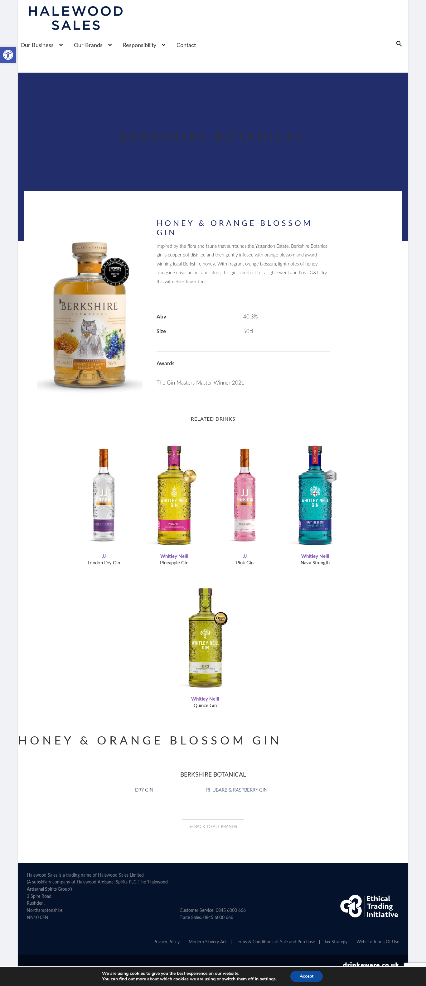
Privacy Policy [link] (166, 942)
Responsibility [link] (139, 45)
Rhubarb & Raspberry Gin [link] (236, 790)
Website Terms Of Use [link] (377, 942)
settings (268, 979)
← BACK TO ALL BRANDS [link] (213, 827)
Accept (306, 976)
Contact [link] (186, 45)
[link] (8, 55)
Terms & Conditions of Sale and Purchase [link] (275, 942)
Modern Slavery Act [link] (208, 942)
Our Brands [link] (88, 45)
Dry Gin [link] (144, 790)
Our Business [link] (37, 45)
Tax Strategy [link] (335, 942)
